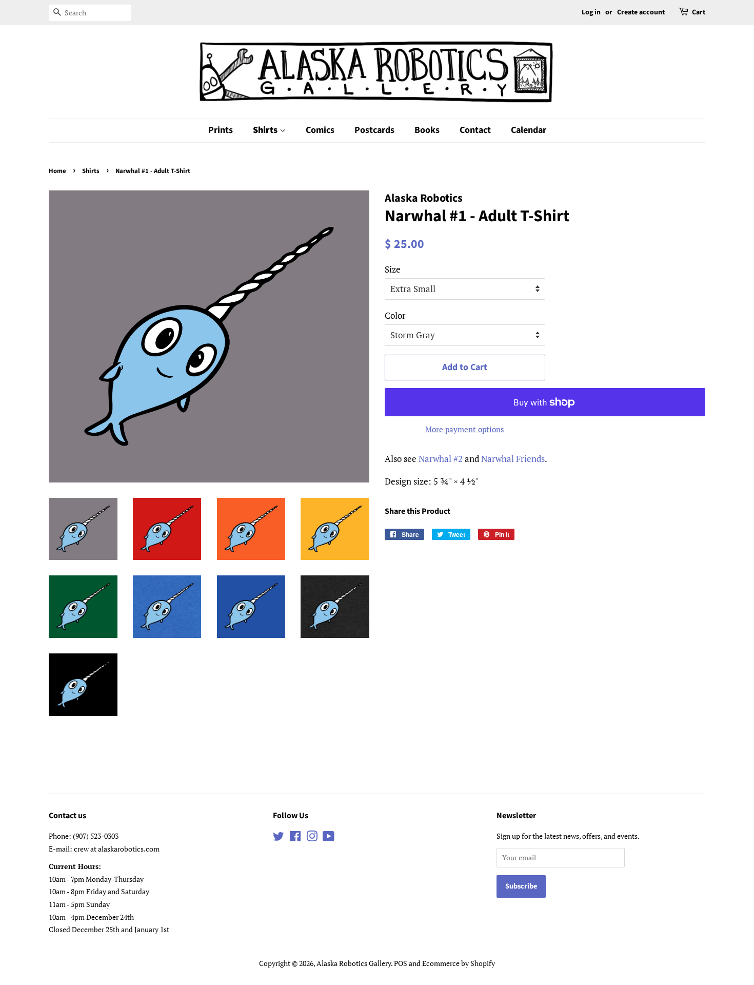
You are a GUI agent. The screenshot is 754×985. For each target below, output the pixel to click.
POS (400, 963)
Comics (320, 130)
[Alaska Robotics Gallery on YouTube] (328, 838)
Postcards (374, 130)
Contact (475, 130)
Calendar (528, 130)
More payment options (464, 429)
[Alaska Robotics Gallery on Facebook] (295, 838)
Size (393, 269)
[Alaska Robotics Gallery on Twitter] (278, 838)
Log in (591, 12)
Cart (698, 12)
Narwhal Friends (513, 459)
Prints (220, 130)
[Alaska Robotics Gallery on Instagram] (312, 838)
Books (427, 130)
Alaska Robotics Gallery (353, 963)
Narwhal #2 (441, 459)
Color (395, 315)
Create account (641, 12)
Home (57, 171)
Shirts (266, 130)
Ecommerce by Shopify (458, 963)
